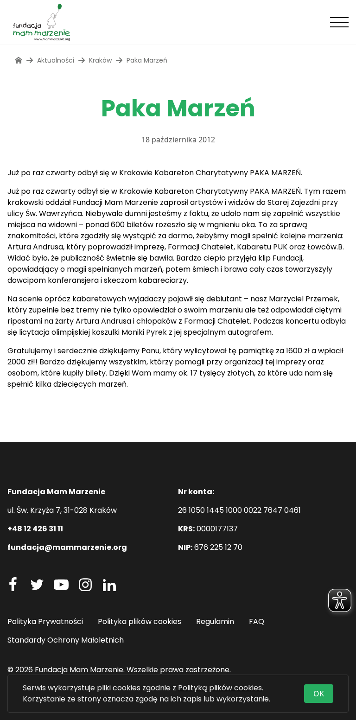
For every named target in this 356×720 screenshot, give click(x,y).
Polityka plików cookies (139, 621)
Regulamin (215, 621)
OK (318, 693)
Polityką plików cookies (220, 687)
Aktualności (55, 60)
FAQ (256, 621)
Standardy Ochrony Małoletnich (65, 640)
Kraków (100, 60)
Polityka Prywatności (45, 621)
